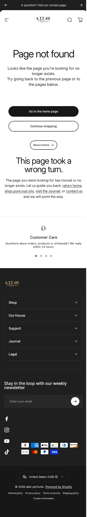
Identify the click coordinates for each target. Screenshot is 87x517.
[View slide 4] (51, 256)
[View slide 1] (35, 256)
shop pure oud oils (19, 191)
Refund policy (14, 493)
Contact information (42, 498)
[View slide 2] (41, 256)
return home (72, 185)
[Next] (81, 5)
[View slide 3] (46, 256)
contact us (74, 191)
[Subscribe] (72, 401)
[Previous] (6, 5)
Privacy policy (31, 493)
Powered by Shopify (57, 486)
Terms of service (49, 493)
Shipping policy (69, 493)
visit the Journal (47, 191)
